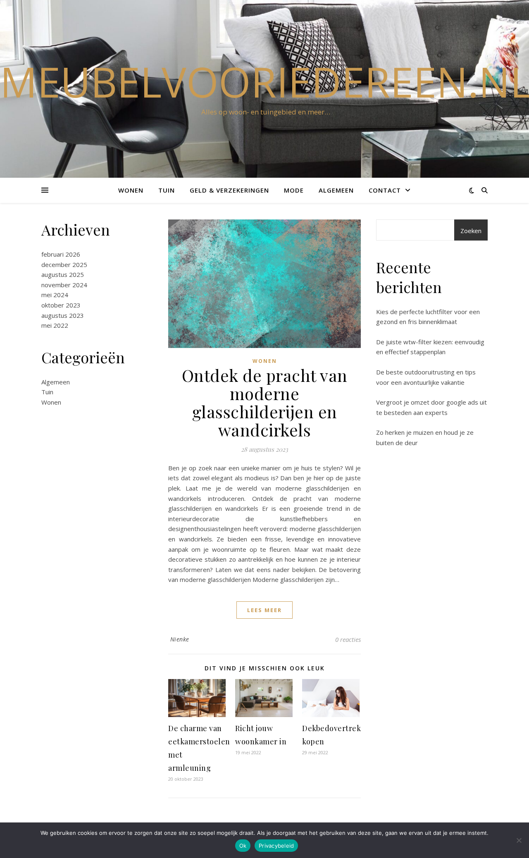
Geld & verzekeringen (229, 190)
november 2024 (64, 285)
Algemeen (336, 190)
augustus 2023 (62, 315)
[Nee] (519, 840)
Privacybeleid (276, 845)
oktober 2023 (61, 305)
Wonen (130, 190)
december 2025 (64, 264)
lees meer (264, 610)
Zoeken (470, 230)
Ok (243, 845)
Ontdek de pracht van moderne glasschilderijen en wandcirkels (265, 402)
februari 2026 (60, 254)
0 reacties (348, 639)
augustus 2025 (62, 274)
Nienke (179, 639)
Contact (385, 190)
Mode (294, 190)
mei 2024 (54, 295)
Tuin (166, 190)
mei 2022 (54, 325)
